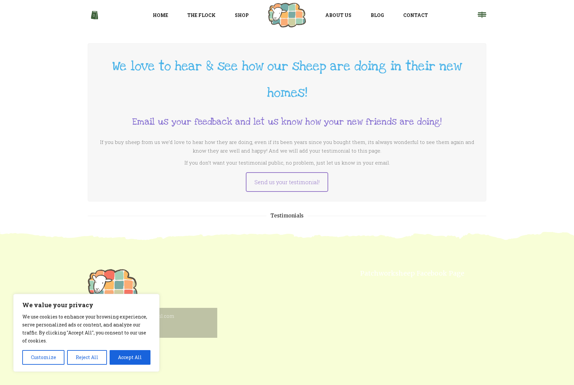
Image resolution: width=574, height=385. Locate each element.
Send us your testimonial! (287, 182)
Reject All (87, 357)
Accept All (130, 357)
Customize (43, 357)
